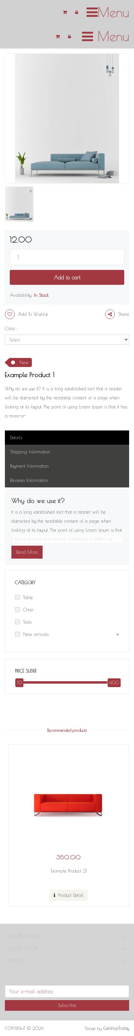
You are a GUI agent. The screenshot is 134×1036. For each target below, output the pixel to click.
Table (28, 597)
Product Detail (70, 895)
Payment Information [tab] (29, 466)
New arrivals (35, 634)
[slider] (18, 682)
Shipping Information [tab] (30, 451)
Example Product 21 (69, 871)
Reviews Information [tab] (29, 480)
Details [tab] (16, 437)
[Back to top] (120, 1009)
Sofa (27, 622)
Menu (111, 36)
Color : (11, 328)
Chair (28, 609)
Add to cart (67, 277)
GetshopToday (116, 1028)
